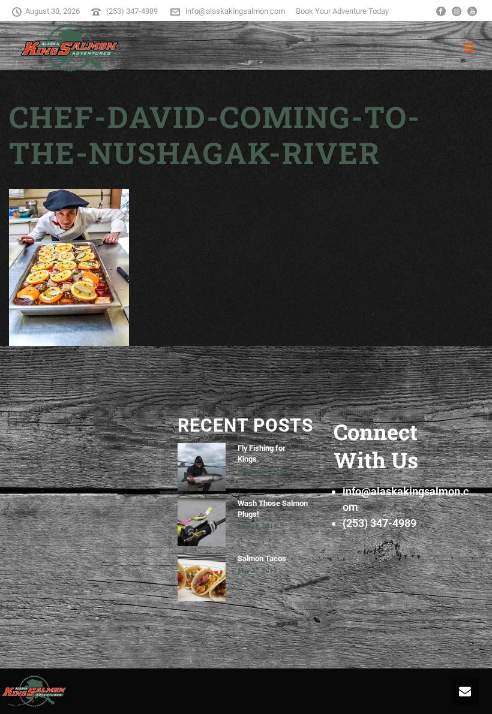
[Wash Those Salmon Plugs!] (202, 522)
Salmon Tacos (262, 558)
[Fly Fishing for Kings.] (202, 467)
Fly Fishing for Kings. (262, 453)
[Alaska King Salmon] (34, 689)
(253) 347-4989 (133, 11)
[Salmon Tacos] (202, 577)
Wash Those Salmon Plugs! (273, 509)
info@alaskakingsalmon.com (235, 11)
